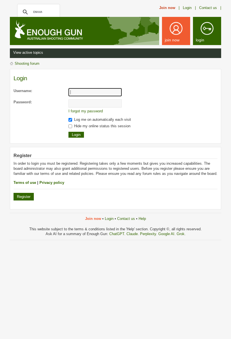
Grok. (181, 234)
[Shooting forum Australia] (55, 30)
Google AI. (167, 234)
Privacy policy (51, 182)
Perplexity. (149, 234)
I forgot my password (85, 111)
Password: (23, 102)
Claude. (133, 234)
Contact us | (210, 8)
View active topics (28, 52)
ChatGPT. (117, 234)
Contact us (126, 219)
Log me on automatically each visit (102, 119)
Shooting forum (27, 63)
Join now (167, 8)
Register (23, 197)
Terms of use (25, 182)
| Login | (187, 8)
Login (109, 219)
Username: (23, 91)
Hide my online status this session (101, 126)
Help (142, 219)
